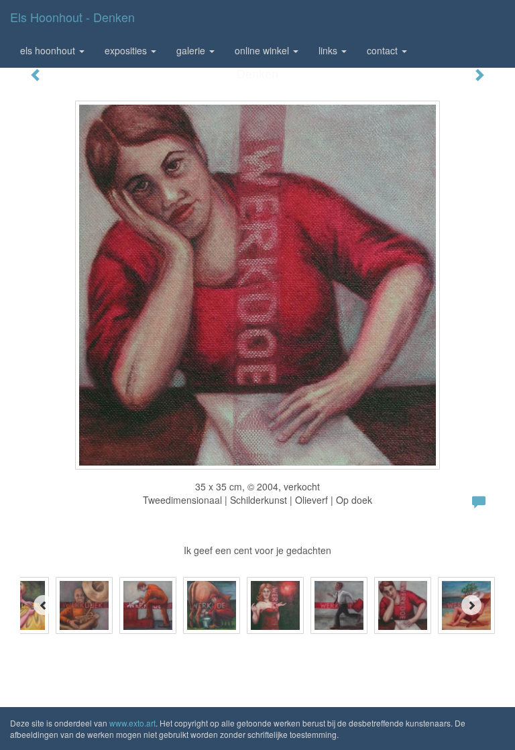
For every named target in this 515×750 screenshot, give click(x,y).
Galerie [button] (192, 50)
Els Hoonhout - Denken (72, 16)
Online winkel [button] (263, 50)
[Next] (471, 605)
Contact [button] (383, 50)
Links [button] (329, 50)
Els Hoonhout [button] (49, 50)
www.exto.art (132, 723)
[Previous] (44, 605)
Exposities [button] (127, 50)
